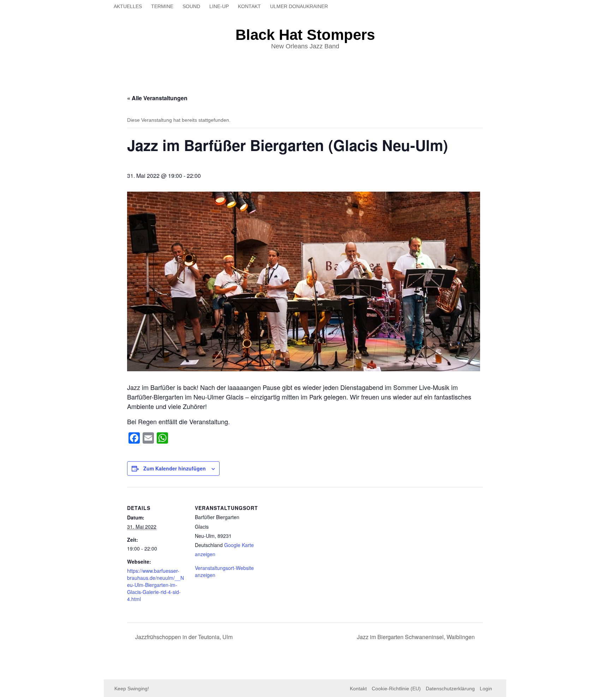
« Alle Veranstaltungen (157, 98)
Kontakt (249, 6)
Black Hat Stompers (305, 34)
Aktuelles (128, 6)
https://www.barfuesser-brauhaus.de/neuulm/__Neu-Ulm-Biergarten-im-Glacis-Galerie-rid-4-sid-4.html (155, 584)
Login (486, 688)
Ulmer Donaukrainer (299, 6)
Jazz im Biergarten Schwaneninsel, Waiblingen (416, 637)
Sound (191, 6)
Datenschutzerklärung (450, 688)
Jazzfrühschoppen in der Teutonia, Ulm (183, 637)
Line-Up (219, 6)
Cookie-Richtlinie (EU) (396, 688)
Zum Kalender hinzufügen (174, 468)
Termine (162, 6)
